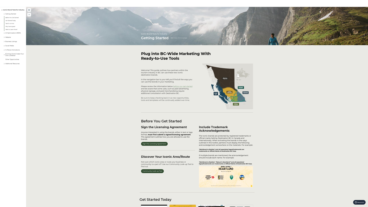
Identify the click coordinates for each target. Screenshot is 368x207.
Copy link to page (180, 38)
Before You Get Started (161, 121)
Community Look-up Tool (152, 171)
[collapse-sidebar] (29, 10)
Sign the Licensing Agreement (154, 144)
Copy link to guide (357, 3)
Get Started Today (155, 199)
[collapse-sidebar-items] (29, 14)
